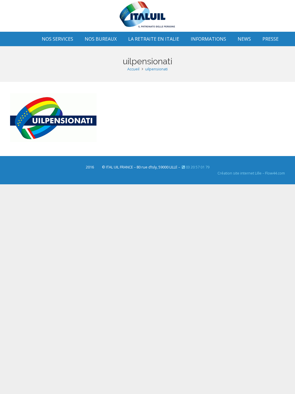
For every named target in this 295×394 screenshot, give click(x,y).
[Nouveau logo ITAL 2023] (147, 15)
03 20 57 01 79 (197, 167)
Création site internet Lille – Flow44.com (251, 173)
